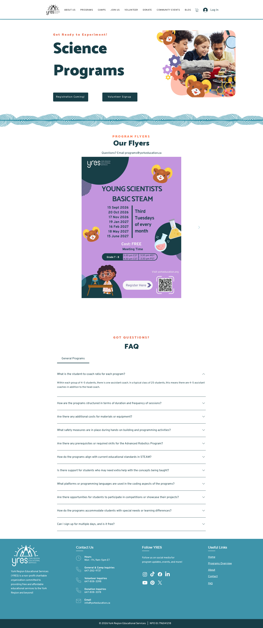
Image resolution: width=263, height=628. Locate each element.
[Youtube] (145, 583)
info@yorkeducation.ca (97, 603)
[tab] (73, 358)
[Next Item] (199, 227)
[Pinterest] (152, 583)
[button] (115, 10)
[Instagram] (145, 574)
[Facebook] (160, 574)
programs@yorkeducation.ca (143, 153)
